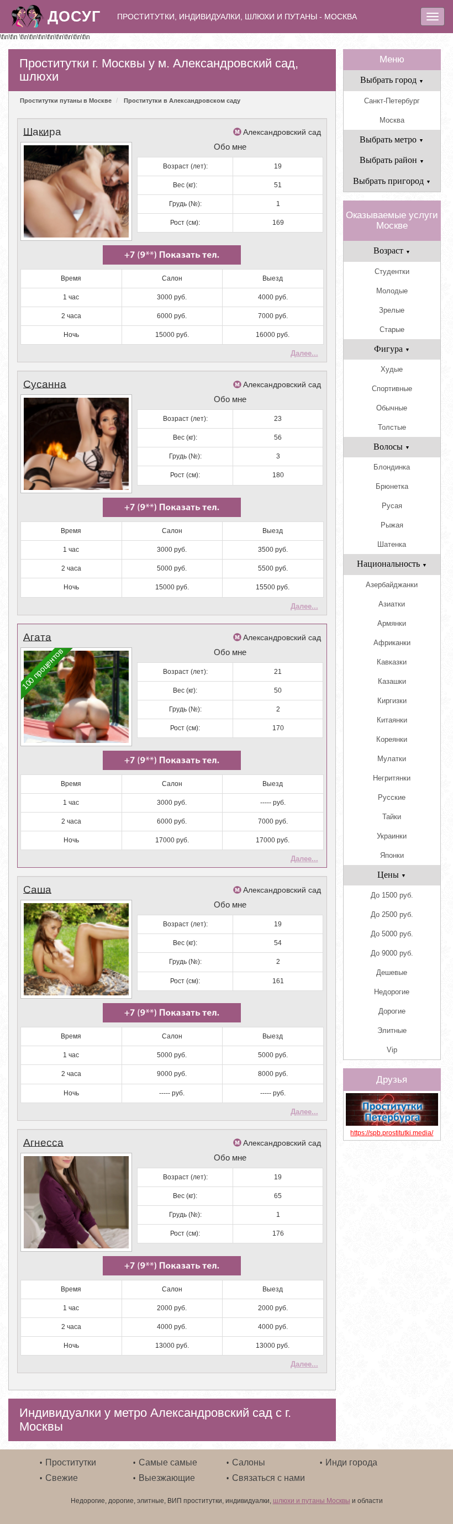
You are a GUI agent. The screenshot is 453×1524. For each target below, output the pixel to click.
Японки (392, 855)
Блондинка (391, 467)
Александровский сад (282, 132)
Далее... (304, 353)
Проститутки (70, 1462)
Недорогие (391, 992)
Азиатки (391, 604)
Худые (392, 369)
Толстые (392, 427)
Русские (391, 797)
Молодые (392, 291)
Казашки (392, 681)
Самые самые (168, 1462)
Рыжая (392, 525)
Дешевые (391, 972)
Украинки (392, 836)
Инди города (351, 1462)
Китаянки (392, 720)
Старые (392, 329)
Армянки (391, 623)
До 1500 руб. (392, 895)
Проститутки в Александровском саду (182, 100)
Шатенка (391, 544)
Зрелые (391, 310)
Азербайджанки (392, 585)
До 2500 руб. (392, 914)
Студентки (392, 271)
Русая (392, 506)
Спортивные (392, 388)
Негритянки (391, 778)
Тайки (391, 817)
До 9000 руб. (392, 953)
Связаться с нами (268, 1478)
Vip (392, 1050)
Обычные (391, 408)
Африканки (391, 643)
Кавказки (392, 662)
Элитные (392, 1030)
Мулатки (391, 759)
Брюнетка (392, 486)
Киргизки (392, 701)
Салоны (248, 1462)
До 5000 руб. (392, 934)
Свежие (61, 1478)
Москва (392, 120)
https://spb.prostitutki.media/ (391, 1133)
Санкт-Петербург (392, 101)
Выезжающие (167, 1478)
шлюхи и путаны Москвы (311, 1501)
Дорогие (391, 1011)
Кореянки (391, 739)
